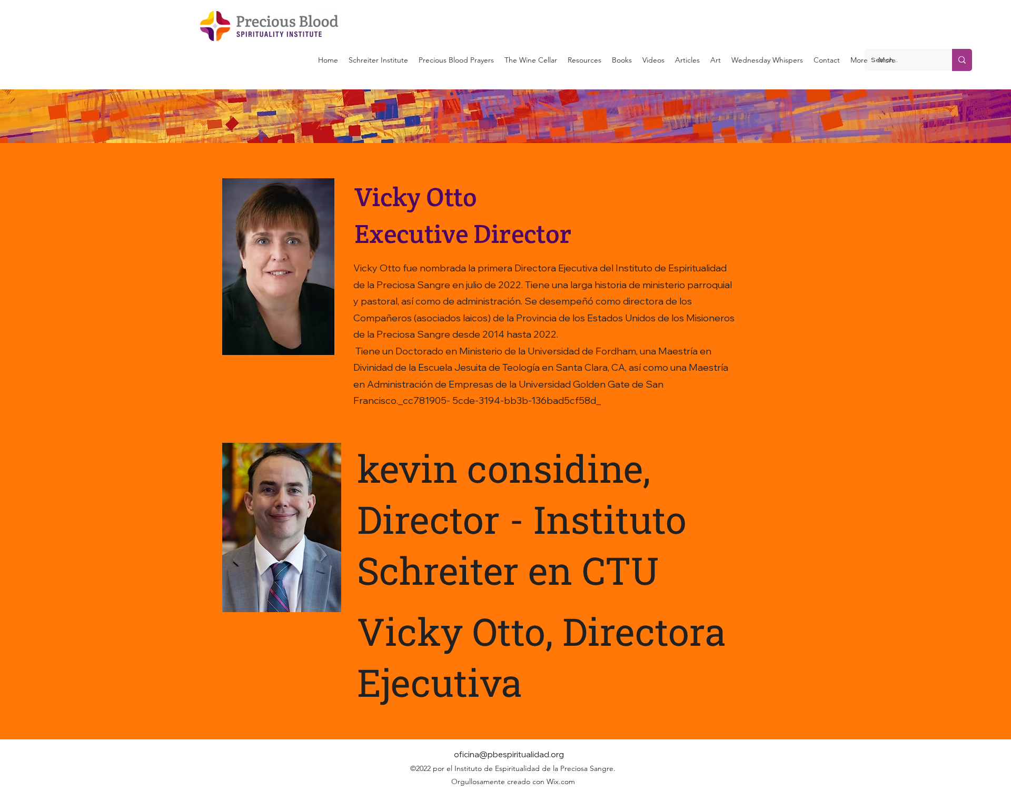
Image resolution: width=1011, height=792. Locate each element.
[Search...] (962, 60)
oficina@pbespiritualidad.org (509, 754)
